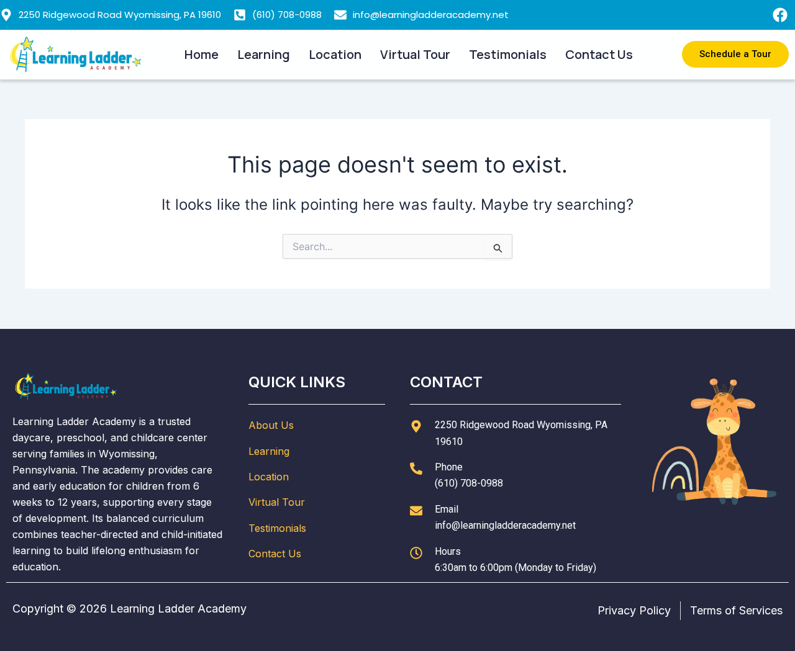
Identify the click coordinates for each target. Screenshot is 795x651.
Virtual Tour (415, 54)
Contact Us (599, 54)
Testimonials (508, 54)
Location (335, 54)
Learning (263, 54)
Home (201, 54)
